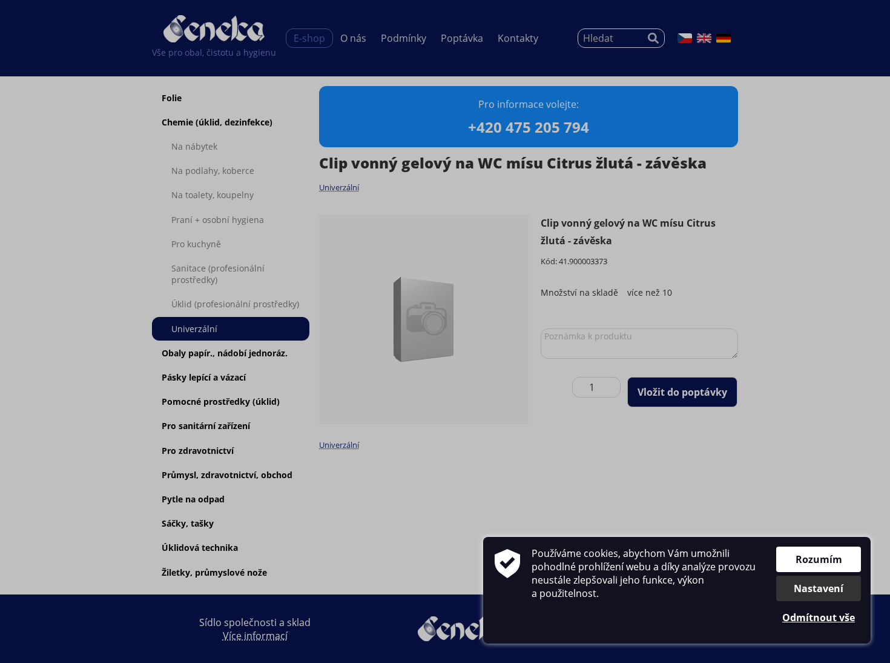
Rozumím (819, 559)
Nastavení (818, 588)
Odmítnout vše (818, 617)
